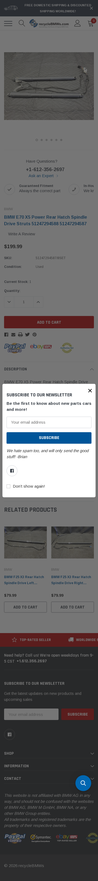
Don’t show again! (29, 486)
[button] (90, 391)
